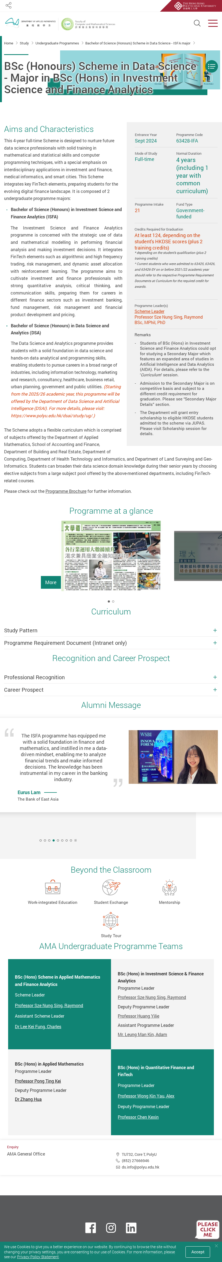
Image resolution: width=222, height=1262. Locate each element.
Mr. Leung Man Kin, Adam (142, 1034)
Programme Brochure (65, 491)
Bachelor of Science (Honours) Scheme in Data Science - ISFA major (138, 43)
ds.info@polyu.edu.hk (140, 1167)
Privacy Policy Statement (38, 1256)
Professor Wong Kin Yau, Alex (146, 1096)
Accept (197, 1251)
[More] (111, 556)
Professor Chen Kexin (138, 1117)
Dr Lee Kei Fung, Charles (38, 1027)
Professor (38, 1081)
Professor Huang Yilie (138, 1016)
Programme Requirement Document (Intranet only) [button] (65, 642)
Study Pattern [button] (20, 630)
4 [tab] (53, 840)
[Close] (216, 1246)
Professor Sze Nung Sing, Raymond (49, 1005)
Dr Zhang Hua (28, 1099)
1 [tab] (109, 601)
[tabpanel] (111, 565)
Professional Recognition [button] (34, 677)
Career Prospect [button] (24, 689)
